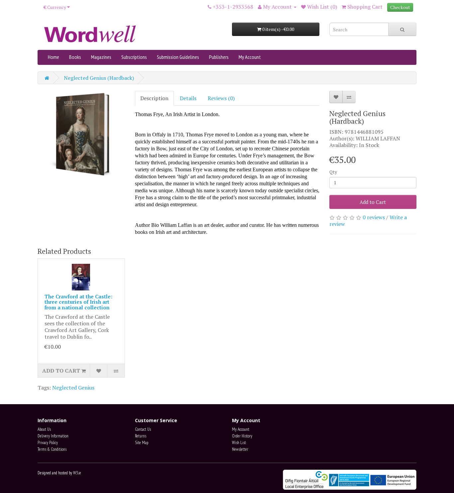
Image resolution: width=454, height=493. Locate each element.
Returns (140, 436)
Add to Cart (373, 202)
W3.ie (77, 473)
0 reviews (374, 217)
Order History (242, 436)
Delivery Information (53, 436)
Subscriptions (134, 57)
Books (75, 57)
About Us (44, 429)
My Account (250, 57)
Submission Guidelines (178, 57)
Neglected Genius (73, 387)
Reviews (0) (221, 98)
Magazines (101, 57)
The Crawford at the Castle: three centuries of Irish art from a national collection (78, 302)
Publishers (219, 57)
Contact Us (143, 429)
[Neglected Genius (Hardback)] (81, 134)
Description (154, 98)
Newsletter (240, 449)
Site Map (141, 442)
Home (53, 57)
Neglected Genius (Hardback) (99, 78)
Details (188, 98)
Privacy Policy (48, 442)
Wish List (239, 442)
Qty (333, 172)
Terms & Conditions (52, 449)
